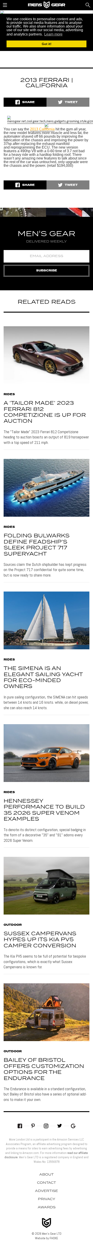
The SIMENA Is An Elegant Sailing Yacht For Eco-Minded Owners (43, 677)
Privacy (46, 1199)
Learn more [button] (53, 34)
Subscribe (46, 270)
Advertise (46, 1191)
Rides (9, 394)
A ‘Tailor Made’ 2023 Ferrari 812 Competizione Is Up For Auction (45, 412)
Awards (47, 1207)
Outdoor (13, 925)
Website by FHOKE (46, 1238)
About (46, 1174)
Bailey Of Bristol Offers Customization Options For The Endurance (44, 1069)
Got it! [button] (46, 44)
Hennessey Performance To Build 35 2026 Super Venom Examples (44, 810)
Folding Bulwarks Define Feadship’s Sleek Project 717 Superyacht (37, 545)
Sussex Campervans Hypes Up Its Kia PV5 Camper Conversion (40, 940)
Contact (46, 1182)
